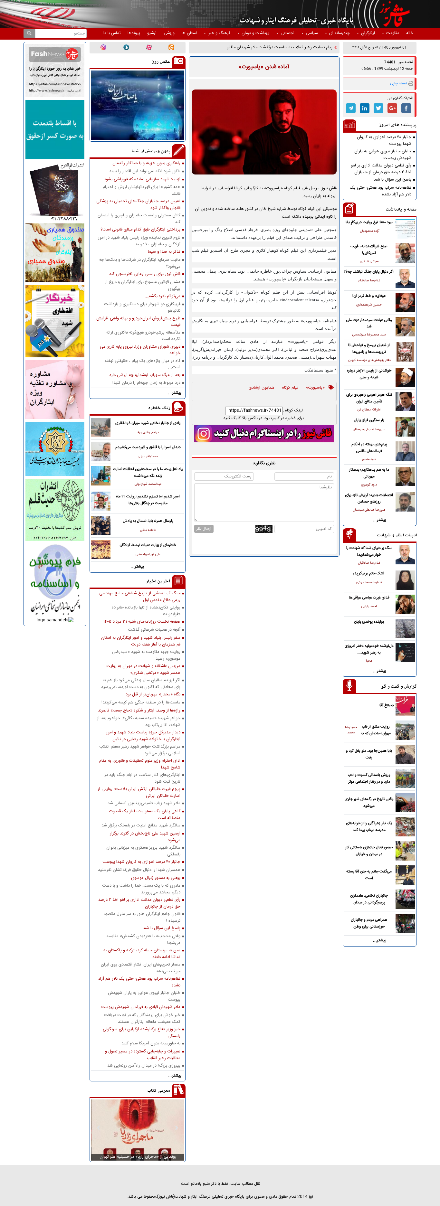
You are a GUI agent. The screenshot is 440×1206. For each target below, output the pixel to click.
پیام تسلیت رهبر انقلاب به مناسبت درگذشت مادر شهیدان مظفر (279, 47)
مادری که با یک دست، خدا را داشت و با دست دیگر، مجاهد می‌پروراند (141, 888)
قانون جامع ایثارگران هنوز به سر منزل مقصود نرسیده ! (142, 917)
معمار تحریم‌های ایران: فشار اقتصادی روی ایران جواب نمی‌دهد (140, 967)
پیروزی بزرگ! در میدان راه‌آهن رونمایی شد (143, 1065)
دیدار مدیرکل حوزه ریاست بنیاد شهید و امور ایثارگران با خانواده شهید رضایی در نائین (143, 735)
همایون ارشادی (261, 388)
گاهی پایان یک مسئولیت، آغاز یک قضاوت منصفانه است (144, 814)
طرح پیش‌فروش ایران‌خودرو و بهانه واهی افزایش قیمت (138, 321)
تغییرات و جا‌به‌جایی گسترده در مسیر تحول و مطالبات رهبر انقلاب (142, 1054)
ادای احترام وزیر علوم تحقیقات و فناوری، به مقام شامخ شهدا (139, 764)
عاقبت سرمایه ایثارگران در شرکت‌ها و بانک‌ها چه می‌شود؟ (139, 263)
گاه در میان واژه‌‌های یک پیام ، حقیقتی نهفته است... (142, 364)
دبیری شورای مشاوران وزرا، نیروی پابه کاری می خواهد (140, 350)
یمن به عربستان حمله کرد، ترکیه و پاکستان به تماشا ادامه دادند (141, 953)
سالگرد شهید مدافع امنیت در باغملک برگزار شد (140, 825)
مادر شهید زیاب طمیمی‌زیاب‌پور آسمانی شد (144, 803)
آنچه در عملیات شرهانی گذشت (154, 630)
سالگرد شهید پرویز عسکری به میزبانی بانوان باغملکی (143, 850)
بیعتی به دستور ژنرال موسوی (155, 878)
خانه (409, 33)
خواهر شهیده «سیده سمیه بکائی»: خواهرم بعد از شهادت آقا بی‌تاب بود (138, 721)
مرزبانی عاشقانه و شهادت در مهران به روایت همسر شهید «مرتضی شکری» (143, 669)
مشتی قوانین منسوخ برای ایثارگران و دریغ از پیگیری (142, 285)
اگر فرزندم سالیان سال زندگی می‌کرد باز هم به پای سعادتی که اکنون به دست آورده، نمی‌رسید (140, 683)
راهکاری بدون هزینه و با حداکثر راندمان (146, 163)
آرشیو (152, 33)
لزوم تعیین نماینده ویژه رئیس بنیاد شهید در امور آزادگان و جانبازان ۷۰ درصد (139, 240)
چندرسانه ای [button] (339, 33)
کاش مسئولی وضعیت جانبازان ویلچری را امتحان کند (139, 218)
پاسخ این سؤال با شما (392, 179)
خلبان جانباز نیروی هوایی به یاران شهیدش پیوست (382, 154)
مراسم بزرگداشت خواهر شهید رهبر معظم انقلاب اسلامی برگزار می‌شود (139, 749)
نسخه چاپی (398, 83)
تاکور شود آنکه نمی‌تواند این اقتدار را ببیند (144, 171)
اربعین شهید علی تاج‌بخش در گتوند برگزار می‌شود (145, 836)
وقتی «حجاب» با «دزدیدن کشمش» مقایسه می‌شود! (143, 939)
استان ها (189, 33)
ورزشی (169, 33)
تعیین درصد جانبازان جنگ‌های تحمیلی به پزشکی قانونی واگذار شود (138, 204)
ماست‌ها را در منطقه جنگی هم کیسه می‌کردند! (140, 702)
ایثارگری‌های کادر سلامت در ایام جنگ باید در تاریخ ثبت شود (142, 778)
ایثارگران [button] (368, 33)
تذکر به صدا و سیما (164, 252)
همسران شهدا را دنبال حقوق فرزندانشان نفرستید (139, 870)
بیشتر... (379, 520)
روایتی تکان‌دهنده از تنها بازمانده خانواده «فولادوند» (146, 610)
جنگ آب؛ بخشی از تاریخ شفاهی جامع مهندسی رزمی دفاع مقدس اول (139, 596)
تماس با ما (111, 33)
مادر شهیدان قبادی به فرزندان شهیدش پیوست (140, 1007)
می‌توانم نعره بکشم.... (161, 296)
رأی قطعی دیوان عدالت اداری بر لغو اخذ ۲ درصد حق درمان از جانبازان (381, 168)
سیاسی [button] (312, 33)
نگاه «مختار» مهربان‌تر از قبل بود (153, 694)
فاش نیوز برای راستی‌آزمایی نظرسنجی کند (144, 274)
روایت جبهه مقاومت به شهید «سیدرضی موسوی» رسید (146, 655)
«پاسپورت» (315, 388)
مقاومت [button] (392, 33)
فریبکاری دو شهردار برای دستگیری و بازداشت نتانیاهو (142, 307)
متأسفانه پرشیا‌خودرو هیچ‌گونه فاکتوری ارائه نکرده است (143, 335)
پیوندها (134, 33)
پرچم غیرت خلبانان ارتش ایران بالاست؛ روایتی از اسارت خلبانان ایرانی (139, 792)
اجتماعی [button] (287, 33)
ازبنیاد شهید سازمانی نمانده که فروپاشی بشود (142, 179)
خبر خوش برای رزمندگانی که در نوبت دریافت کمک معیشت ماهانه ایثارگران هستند (142, 1018)
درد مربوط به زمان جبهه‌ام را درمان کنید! (146, 383)
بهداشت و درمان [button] (255, 33)
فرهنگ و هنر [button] (219, 33)
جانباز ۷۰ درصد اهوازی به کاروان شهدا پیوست (384, 140)
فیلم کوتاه (290, 388)
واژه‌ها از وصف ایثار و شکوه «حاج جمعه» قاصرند (139, 710)
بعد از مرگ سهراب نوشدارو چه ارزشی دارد (144, 375)
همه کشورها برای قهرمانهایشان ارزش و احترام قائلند (141, 190)
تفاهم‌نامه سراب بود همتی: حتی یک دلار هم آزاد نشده (380, 190)
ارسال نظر (203, 528)
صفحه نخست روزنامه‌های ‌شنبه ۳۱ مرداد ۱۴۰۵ (141, 621)
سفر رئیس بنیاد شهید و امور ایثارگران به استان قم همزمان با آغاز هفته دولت (140, 641)
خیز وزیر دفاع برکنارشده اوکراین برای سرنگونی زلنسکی (141, 1032)
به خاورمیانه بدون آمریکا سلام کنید (150, 1043)
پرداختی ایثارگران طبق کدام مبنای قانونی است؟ (140, 229)
